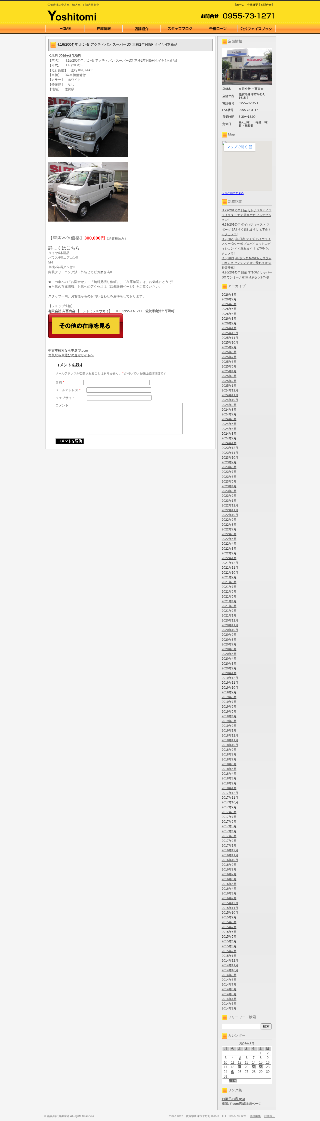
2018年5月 (229, 769)
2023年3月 (229, 491)
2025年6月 (229, 362)
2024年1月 (229, 443)
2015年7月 (229, 927)
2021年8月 (229, 582)
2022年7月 (229, 529)
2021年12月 (230, 563)
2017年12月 (230, 793)
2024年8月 (229, 409)
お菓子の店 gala (233, 1099)
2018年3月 (229, 778)
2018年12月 (230, 735)
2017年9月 (229, 807)
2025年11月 (230, 338)
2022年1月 (229, 558)
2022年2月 (229, 553)
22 (260, 1067)
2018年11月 (230, 740)
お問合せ (266, 4)
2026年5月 (229, 309)
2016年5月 (229, 884)
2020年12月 (230, 620)
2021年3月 (229, 606)
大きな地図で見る (233, 193)
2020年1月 (229, 673)
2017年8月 (229, 812)
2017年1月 (229, 845)
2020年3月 (229, 663)
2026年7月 (229, 299)
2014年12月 (230, 960)
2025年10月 (230, 342)
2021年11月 (230, 567)
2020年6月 (229, 649)
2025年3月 (229, 376)
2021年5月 (229, 596)
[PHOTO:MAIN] (130, 127)
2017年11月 (230, 797)
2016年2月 (229, 898)
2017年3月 (229, 836)
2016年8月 (229, 869)
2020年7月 (229, 644)
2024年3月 (229, 433)
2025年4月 (229, 371)
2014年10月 (230, 970)
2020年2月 (229, 668)
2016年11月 (230, 855)
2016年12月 (230, 850)
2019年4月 (229, 716)
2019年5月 (229, 711)
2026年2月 (229, 323)
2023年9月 (229, 462)
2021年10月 (230, 572)
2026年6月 (229, 304)
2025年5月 (229, 366)
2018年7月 (229, 759)
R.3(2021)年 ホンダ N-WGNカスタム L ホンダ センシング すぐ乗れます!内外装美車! (247, 262)
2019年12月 (230, 678)
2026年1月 (229, 328)
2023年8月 (229, 467)
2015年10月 (230, 912)
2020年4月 (229, 658)
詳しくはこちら (64, 248)
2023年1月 (229, 500)
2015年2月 (229, 951)
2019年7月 (229, 702)
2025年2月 (229, 381)
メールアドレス (68, 390)
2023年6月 (229, 477)
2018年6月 (229, 764)
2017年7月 (229, 817)
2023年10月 (230, 457)
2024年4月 (229, 429)
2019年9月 (229, 692)
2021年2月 (229, 611)
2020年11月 (230, 625)
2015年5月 (229, 936)
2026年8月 (229, 294)
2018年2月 (229, 783)
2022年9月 (229, 519)
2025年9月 (229, 347)
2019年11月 (230, 682)
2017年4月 (229, 831)
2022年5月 (229, 539)
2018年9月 (229, 749)
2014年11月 (230, 965)
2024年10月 (230, 400)
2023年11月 (230, 453)
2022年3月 (229, 548)
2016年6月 (229, 879)
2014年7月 (229, 984)
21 (254, 1067)
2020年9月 (229, 634)
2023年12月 (230, 448)
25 (232, 1072)
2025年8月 (229, 352)
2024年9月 (229, 405)
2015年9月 (229, 917)
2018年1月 (229, 788)
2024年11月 (230, 395)
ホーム (240, 4)
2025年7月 (229, 357)
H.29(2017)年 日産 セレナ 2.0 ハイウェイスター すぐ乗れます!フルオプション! (247, 215)
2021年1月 (229, 615)
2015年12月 (230, 903)
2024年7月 (229, 414)
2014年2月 (229, 1008)
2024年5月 (229, 424)
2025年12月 (230, 333)
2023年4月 (229, 486)
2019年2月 (229, 726)
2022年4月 (229, 543)
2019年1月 (229, 730)
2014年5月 (229, 994)
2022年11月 (230, 510)
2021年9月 (229, 577)
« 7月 (232, 1081)
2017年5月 (229, 826)
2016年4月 (229, 888)
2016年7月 (229, 874)
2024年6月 (229, 419)
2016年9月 (229, 865)
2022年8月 (229, 524)
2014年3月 (229, 1003)
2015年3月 (229, 946)
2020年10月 (230, 630)
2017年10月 (230, 802)
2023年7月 (229, 472)
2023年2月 (229, 496)
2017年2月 (229, 841)
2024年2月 (229, 438)
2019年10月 (230, 687)
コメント (62, 405)
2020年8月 (229, 639)
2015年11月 (230, 908)
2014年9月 (229, 975)
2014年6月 (229, 989)
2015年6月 (229, 932)
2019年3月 (229, 721)
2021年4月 (229, 601)
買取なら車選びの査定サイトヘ (71, 355)
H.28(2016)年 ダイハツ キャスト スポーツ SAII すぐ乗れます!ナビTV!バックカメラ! (246, 229)
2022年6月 (229, 534)
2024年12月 (230, 390)
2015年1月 (229, 956)
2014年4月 (229, 999)
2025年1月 (229, 385)
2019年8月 (229, 697)
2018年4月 (229, 773)
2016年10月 (230, 860)
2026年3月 (229, 318)
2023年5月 (229, 481)
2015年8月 (229, 922)
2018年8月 (229, 754)
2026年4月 (229, 314)
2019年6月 (229, 706)
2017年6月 (229, 821)
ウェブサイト (65, 398)
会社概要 (252, 4)
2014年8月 (229, 980)
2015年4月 (229, 941)
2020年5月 (229, 654)
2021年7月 (229, 587)
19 (239, 1067)
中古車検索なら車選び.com (68, 350)
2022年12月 (230, 505)
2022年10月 (230, 515)
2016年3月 (229, 893)
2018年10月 (230, 745)
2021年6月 (229, 591)
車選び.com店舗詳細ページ (242, 1104)
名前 (60, 382)
